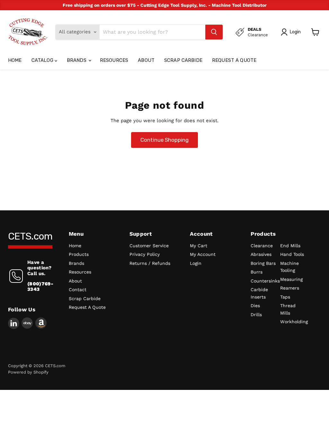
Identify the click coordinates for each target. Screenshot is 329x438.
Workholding (294, 321)
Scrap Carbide (183, 60)
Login (195, 263)
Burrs (256, 271)
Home (15, 60)
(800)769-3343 (40, 286)
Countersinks (265, 280)
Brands (77, 60)
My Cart (198, 245)
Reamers (289, 288)
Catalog (43, 60)
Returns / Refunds (149, 263)
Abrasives (261, 254)
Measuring (291, 279)
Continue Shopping (164, 140)
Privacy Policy (144, 254)
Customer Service (149, 245)
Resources (114, 60)
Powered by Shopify (28, 372)
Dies (255, 305)
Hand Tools (292, 254)
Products (79, 254)
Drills (256, 314)
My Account (203, 254)
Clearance (262, 245)
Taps (285, 296)
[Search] (214, 32)
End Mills (290, 245)
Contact (77, 289)
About (146, 60)
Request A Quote (234, 60)
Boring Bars (263, 263)
